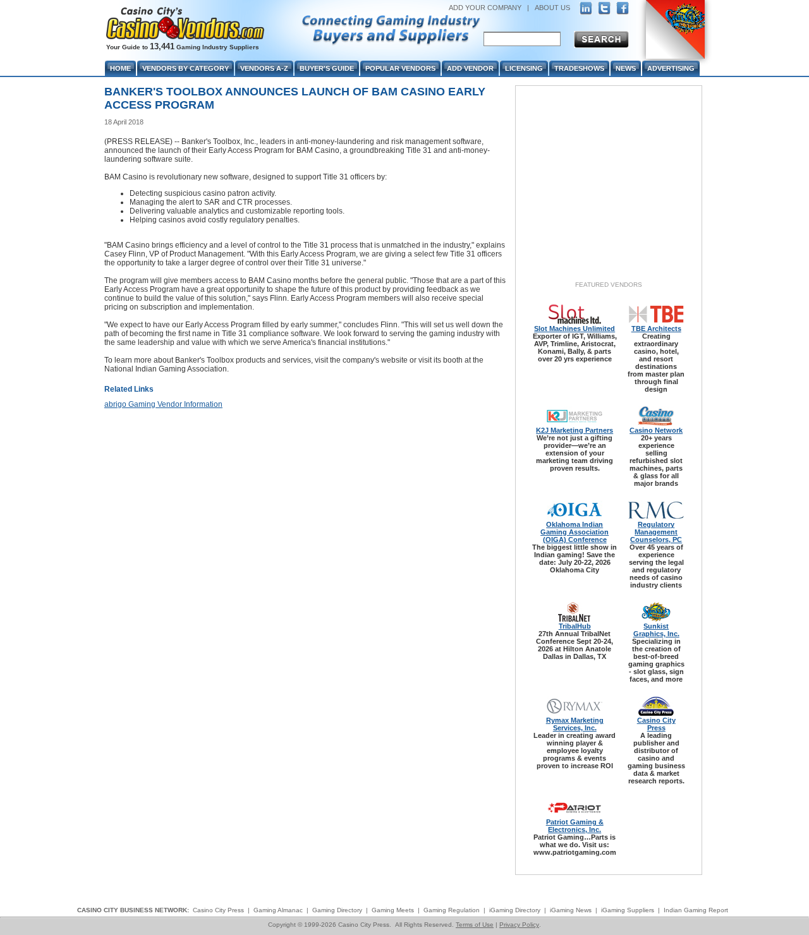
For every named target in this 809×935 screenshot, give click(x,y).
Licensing (524, 68)
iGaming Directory (514, 910)
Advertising (671, 68)
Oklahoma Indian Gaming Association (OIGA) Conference (574, 532)
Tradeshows (579, 68)
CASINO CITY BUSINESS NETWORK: (133, 910)
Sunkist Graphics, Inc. (656, 629)
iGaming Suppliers (627, 910)
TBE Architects (656, 328)
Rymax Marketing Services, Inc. (575, 724)
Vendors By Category (185, 68)
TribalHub (575, 626)
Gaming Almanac (278, 910)
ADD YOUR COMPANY (485, 7)
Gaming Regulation (451, 910)
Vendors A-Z (264, 68)
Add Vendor (470, 68)
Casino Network (656, 430)
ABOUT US (552, 7)
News (626, 68)
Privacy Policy (519, 924)
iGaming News (571, 910)
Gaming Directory (337, 910)
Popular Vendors (400, 68)
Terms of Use (475, 924)
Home (120, 68)
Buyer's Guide (327, 68)
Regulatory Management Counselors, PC (656, 532)
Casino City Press (656, 724)
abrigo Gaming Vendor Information (163, 404)
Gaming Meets (393, 910)
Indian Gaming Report (696, 910)
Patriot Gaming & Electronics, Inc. (575, 825)
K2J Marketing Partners (574, 430)
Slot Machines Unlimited (574, 328)
